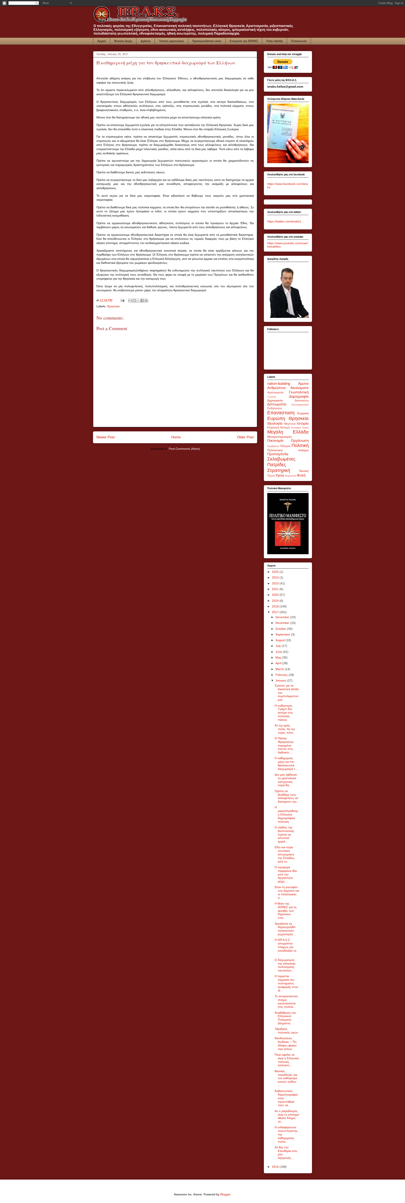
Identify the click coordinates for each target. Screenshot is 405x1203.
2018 (275, 606)
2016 (275, 1166)
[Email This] (130, 300)
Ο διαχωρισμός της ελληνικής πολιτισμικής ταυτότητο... (285, 965)
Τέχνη (270, 475)
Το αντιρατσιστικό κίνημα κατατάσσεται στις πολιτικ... (286, 1001)
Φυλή (301, 475)
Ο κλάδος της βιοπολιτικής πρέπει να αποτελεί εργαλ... (284, 834)
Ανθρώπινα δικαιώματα (288, 388)
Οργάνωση (300, 441)
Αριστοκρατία (275, 392)
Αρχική (101, 41)
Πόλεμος (285, 446)
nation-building (278, 384)
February (282, 674)
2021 (275, 589)
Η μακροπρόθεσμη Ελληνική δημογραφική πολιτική (286, 814)
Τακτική (304, 471)
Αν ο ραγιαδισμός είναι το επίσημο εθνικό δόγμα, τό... (287, 1116)
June (279, 651)
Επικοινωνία (299, 41)
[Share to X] (138, 300)
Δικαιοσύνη (302, 400)
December (282, 617)
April (278, 663)
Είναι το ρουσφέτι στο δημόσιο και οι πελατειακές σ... (287, 892)
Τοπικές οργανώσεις (171, 41)
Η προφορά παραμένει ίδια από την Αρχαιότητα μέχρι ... (286, 874)
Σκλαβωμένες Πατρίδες (281, 461)
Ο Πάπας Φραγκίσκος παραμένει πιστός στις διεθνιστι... (284, 745)
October (281, 628)
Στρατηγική (278, 470)
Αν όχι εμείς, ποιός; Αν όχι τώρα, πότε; (285, 729)
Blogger (225, 1194)
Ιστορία (303, 423)
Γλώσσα (271, 397)
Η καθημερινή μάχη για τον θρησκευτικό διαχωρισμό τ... (286, 763)
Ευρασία (303, 413)
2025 (275, 571)
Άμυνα (303, 384)
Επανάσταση (280, 412)
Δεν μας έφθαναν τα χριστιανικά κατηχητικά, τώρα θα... (286, 780)
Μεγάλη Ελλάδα (288, 432)
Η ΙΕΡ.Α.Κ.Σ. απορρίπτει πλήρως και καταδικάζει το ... (285, 947)
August (280, 640)
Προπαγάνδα (277, 454)
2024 (275, 577)
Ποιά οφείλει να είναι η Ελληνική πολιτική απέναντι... (287, 1060)
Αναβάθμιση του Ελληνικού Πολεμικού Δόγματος (285, 1018)
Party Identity (274, 41)
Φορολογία (290, 475)
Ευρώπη (276, 418)
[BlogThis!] (134, 300)
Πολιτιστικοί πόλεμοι (288, 450)
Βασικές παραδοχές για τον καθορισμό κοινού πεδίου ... (286, 1078)
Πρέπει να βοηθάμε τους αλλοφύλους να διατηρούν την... (287, 796)
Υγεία (279, 475)
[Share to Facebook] (142, 300)
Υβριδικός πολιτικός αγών (286, 1030)
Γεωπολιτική (299, 392)
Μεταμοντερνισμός (279, 436)
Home (176, 437)
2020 (275, 594)
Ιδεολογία (274, 423)
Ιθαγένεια (290, 423)
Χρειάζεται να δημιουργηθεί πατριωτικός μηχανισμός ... (286, 929)
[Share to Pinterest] (146, 300)
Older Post (245, 437)
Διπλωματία (276, 404)
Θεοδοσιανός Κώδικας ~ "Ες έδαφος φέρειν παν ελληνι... (286, 1043)
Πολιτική (300, 445)
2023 (275, 583)
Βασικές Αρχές (123, 41)
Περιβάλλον (273, 446)
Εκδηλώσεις (274, 408)
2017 (275, 612)
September (283, 634)
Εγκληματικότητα (300, 404)
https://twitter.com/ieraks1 (284, 221)
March (280, 669)
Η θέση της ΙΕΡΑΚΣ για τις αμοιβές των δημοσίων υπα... (286, 910)
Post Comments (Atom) (184, 448)
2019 (275, 600)
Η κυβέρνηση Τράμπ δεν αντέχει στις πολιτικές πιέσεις (284, 712)
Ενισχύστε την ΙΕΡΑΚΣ (244, 41)
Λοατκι (305, 427)
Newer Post (105, 437)
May (278, 657)
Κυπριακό (296, 427)
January (281, 680)
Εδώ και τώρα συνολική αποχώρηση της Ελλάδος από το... (284, 854)
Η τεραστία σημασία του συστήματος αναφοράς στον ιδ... (286, 983)
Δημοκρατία (275, 400)
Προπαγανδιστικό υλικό (206, 41)
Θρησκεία (113, 306)
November (282, 623)
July (278, 646)
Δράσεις (146, 41)
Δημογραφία (299, 396)
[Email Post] (122, 300)
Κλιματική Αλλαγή (278, 427)
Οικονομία (275, 441)
